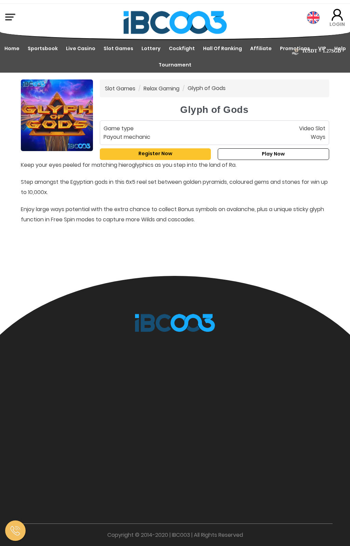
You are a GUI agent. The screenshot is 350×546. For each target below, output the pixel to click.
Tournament (175, 64)
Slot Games (118, 48)
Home (11, 48)
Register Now (155, 153)
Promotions (295, 48)
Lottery (151, 48)
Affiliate (261, 48)
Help (340, 48)
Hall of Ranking (222, 48)
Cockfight (182, 48)
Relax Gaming (161, 88)
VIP (322, 48)
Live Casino (80, 48)
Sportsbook (43, 48)
